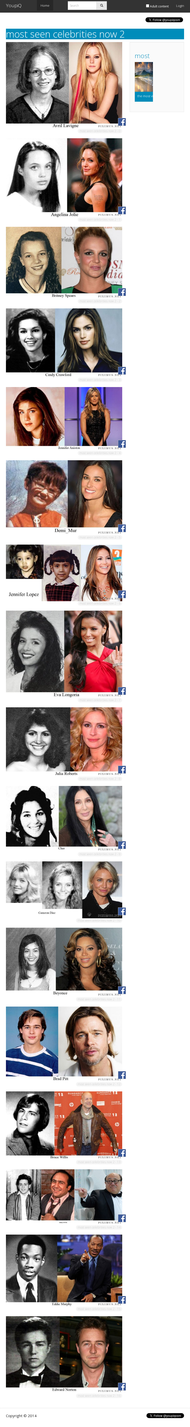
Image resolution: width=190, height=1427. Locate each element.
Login (180, 5)
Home (45, 5)
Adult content (159, 6)
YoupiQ (14, 5)
